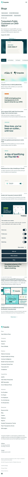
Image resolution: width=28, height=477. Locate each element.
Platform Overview (5, 354)
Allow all (14, 251)
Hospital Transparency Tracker (8, 423)
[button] (26, 2)
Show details (21, 247)
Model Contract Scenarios (7, 361)
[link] (12, 38)
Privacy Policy (4, 468)
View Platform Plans (6, 334)
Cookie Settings (4, 465)
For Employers (4, 397)
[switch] (25, 234)
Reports (3, 420)
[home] (5, 2)
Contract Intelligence (6, 359)
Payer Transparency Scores (7, 425)
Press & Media (4, 346)
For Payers (3, 395)
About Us (3, 341)
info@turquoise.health (5, 452)
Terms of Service (4, 470)
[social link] (2, 473)
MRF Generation (5, 382)
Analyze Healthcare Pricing (7, 356)
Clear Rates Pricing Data (7, 379)
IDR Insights (4, 428)
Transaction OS (5, 366)
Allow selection (14, 255)
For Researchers (5, 402)
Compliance (4, 369)
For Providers (4, 392)
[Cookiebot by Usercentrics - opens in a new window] (21, 216)
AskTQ (2, 377)
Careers (3, 343)
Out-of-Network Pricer (6, 384)
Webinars (3, 418)
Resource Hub (4, 410)
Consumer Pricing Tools (7, 364)
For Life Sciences (5, 400)
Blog (2, 412)
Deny (14, 259)
